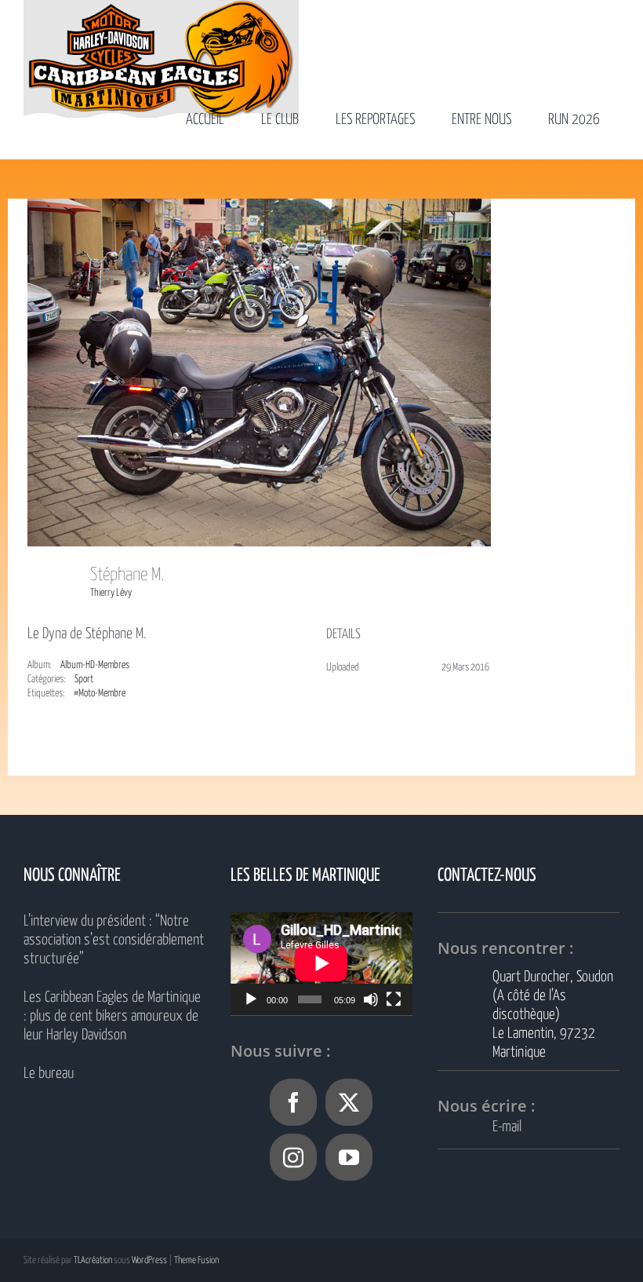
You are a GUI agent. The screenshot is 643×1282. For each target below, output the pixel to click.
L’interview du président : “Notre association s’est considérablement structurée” (114, 940)
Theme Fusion (196, 1260)
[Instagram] (293, 1157)
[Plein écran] (393, 999)
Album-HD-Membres (94, 665)
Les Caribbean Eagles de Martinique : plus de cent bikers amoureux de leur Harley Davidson (112, 1016)
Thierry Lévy (111, 593)
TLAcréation (93, 1260)
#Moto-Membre (99, 693)
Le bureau (49, 1073)
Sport (83, 679)
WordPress (149, 1260)
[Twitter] (348, 1102)
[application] (321, 963)
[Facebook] (293, 1102)
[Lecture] (251, 999)
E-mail (506, 1126)
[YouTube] (348, 1157)
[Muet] (371, 999)
